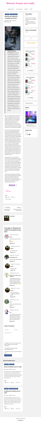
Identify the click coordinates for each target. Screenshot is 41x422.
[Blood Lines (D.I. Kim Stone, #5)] (27, 65)
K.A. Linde (12, 364)
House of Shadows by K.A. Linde (13, 367)
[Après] (27, 89)
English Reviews (11, 9)
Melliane (11, 248)
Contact (31, 9)
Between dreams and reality (20, 3)
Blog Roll (26, 9)
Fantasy (7, 14)
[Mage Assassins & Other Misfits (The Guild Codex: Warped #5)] (27, 60)
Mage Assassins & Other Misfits (31, 59)
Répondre (11, 243)
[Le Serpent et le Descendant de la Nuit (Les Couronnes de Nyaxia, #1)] (27, 82)
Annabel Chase (30, 56)
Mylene (11, 236)
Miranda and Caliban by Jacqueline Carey (17, 210)
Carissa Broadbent (28, 85)
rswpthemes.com (20, 420)
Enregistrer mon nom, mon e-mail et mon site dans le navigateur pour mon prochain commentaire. (12, 344)
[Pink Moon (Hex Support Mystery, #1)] (27, 56)
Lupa (10, 312)
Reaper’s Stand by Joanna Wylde (7, 210)
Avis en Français (19, 9)
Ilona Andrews (27, 94)
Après (29, 87)
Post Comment (8, 355)
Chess (11, 302)
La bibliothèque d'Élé (13, 257)
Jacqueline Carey (14, 14)
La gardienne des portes (30, 92)
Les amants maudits (13, 388)
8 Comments (8, 21)
